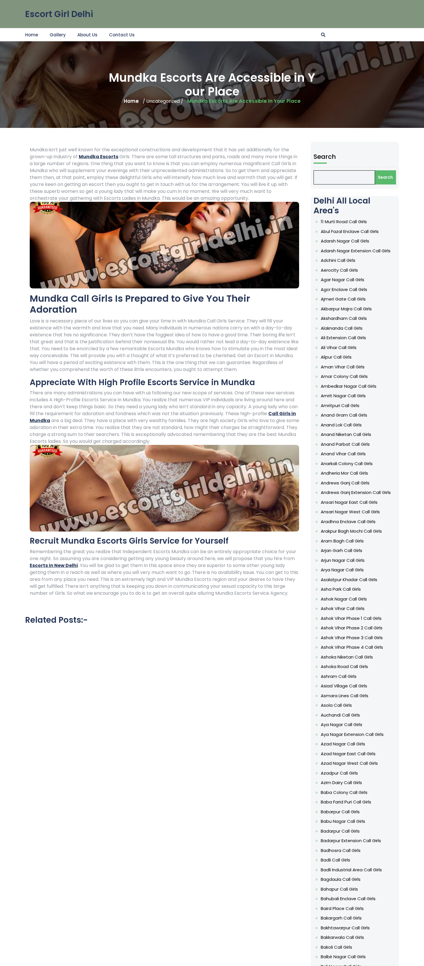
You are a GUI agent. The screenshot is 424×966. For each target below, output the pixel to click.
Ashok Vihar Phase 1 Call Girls (351, 618)
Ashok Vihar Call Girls (343, 608)
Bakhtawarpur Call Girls (345, 928)
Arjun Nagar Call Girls (343, 560)
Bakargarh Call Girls (341, 918)
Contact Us (122, 35)
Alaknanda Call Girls (342, 328)
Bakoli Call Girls (336, 947)
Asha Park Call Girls (341, 589)
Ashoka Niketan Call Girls (347, 657)
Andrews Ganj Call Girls (345, 483)
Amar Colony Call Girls (344, 376)
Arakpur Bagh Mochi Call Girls (351, 531)
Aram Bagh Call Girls (342, 541)
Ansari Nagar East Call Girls (349, 502)
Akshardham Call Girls (344, 318)
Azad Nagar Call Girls (343, 744)
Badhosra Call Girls (341, 850)
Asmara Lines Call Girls (344, 696)
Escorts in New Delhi (54, 565)
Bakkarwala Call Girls (342, 937)
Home (31, 35)
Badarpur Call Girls (340, 831)
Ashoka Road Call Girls (344, 666)
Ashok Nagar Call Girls (344, 599)
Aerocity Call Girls (339, 270)
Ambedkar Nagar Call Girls (348, 386)
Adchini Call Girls (338, 260)
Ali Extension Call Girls (343, 338)
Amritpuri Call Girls (340, 405)
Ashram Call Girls (339, 676)
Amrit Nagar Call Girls (343, 396)
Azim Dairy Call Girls (341, 782)
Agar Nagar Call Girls (342, 280)
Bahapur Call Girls (339, 889)
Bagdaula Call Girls (341, 879)
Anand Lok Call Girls (341, 425)
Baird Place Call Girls (342, 908)
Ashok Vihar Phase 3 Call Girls (352, 638)
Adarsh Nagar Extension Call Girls (356, 251)
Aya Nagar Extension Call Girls (352, 734)
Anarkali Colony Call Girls (347, 463)
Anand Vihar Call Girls (343, 454)
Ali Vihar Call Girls (339, 347)
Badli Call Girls (335, 860)
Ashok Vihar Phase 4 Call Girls (352, 647)
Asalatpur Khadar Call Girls (349, 580)
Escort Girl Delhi (59, 14)
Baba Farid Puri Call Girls (346, 802)
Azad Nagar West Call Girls (349, 763)
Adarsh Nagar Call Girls (345, 241)
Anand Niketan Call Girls (346, 434)
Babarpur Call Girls (340, 812)
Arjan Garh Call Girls (341, 550)
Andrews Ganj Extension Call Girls (356, 492)
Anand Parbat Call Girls (345, 444)
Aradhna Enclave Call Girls (348, 522)
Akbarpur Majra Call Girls (346, 309)
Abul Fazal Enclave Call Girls (350, 231)
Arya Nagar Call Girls (342, 570)
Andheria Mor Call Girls (344, 473)
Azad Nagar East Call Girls (348, 754)
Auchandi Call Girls (340, 715)
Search (325, 156)
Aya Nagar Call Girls (341, 724)
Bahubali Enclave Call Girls (348, 899)
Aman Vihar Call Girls (343, 367)
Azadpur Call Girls (339, 773)
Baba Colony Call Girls (344, 792)
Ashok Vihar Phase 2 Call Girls (351, 628)
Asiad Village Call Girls (344, 686)
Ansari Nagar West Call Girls (350, 512)
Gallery (58, 35)
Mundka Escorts (98, 156)
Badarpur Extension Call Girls (351, 841)
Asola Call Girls (336, 705)
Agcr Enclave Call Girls (344, 289)
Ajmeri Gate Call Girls (343, 299)
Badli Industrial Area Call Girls (351, 870)
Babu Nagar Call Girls (343, 821)
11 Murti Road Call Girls (344, 222)
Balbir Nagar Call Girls (343, 957)
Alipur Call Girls (336, 357)
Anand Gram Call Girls (344, 415)
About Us (87, 35)
